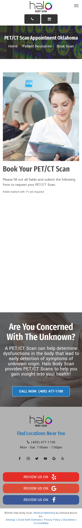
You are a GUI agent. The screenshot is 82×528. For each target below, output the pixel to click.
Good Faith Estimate (29, 520)
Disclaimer (69, 520)
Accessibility (41, 523)
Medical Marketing (44, 513)
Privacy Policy (52, 520)
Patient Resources (37, 46)
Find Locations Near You (41, 433)
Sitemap (10, 520)
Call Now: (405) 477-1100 (41, 391)
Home (13, 46)
